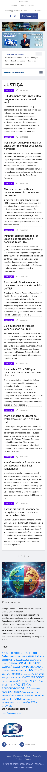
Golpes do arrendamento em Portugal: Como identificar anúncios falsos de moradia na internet (21, 61)
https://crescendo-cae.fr (12, 713)
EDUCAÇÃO (36, 667)
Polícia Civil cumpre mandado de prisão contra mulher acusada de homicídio (23, 146)
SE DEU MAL (36, 689)
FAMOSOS (35, 670)
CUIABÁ (7, 666)
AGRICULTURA (15, 656)
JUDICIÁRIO (39, 674)
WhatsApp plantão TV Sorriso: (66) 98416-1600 (23, 11)
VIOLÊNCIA (7, 702)
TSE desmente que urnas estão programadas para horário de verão (22, 99)
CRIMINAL (14, 663)
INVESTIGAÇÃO (28, 674)
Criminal (19, 759)
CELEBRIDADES (22, 660)
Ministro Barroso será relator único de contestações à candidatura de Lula (21, 239)
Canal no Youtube (27, 6)
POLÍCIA (24, 681)
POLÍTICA (23, 684)
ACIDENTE (19, 653)
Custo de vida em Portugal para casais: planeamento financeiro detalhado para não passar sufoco (23, 637)
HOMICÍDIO (16, 674)
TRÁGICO (5, 699)
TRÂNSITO (17, 698)
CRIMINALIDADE (29, 663)
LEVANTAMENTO (15, 678)
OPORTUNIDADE (9, 682)
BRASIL (10, 659)
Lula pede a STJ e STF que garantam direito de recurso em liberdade (22, 372)
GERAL (6, 673)
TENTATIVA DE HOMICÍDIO (23, 695)
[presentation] (37, 54)
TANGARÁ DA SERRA (30, 692)
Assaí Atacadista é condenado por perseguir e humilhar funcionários (22, 466)
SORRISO (15, 691)
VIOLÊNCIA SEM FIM (19, 702)
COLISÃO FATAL (35, 660)
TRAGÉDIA (38, 695)
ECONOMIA (21, 666)
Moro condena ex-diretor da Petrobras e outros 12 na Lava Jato (21, 419)
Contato (14, 6)
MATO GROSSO (33, 677)
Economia (17, 756)
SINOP (5, 692)
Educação (37, 756)
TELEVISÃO (7, 695)
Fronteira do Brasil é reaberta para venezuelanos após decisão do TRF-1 (23, 286)
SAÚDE (25, 688)
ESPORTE (21, 670)
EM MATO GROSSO (8, 671)
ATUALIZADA (34, 656)
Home (8, 756)
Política (27, 756)
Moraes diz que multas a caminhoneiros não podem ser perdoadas (21, 192)
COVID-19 (5, 663)
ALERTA (24, 656)
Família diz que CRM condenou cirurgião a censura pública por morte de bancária (22, 512)
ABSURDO (7, 653)
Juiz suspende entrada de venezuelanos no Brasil (19, 327)
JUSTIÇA (8, 90)
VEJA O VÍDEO (30, 699)
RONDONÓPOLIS (11, 688)
